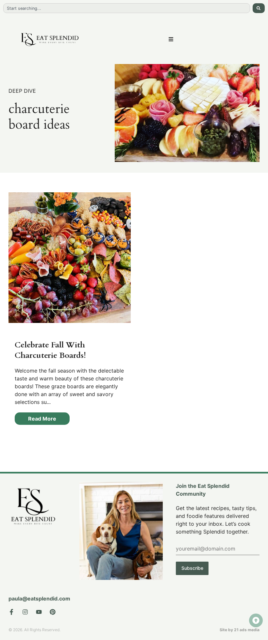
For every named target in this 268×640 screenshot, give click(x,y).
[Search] (259, 8)
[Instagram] (25, 612)
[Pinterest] (53, 612)
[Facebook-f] (11, 612)
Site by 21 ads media (240, 629)
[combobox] (126, 8)
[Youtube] (39, 612)
